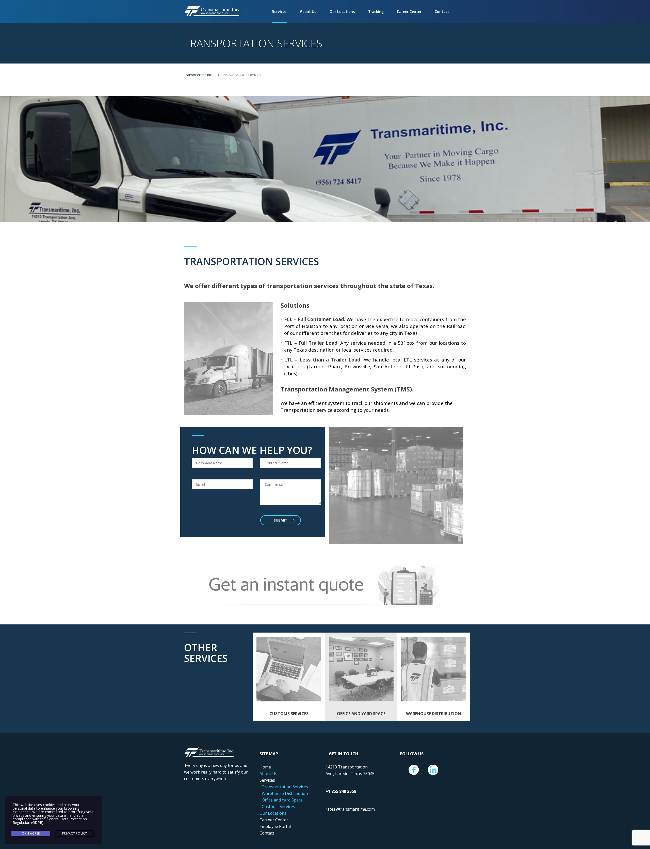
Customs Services (278, 806)
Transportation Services (285, 787)
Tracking (376, 11)
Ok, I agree (31, 833)
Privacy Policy (74, 833)
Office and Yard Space (282, 800)
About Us (308, 11)
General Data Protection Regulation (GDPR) (50, 820)
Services (279, 11)
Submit (280, 520)
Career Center (409, 11)
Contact (442, 11)
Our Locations (342, 11)
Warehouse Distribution (285, 793)
